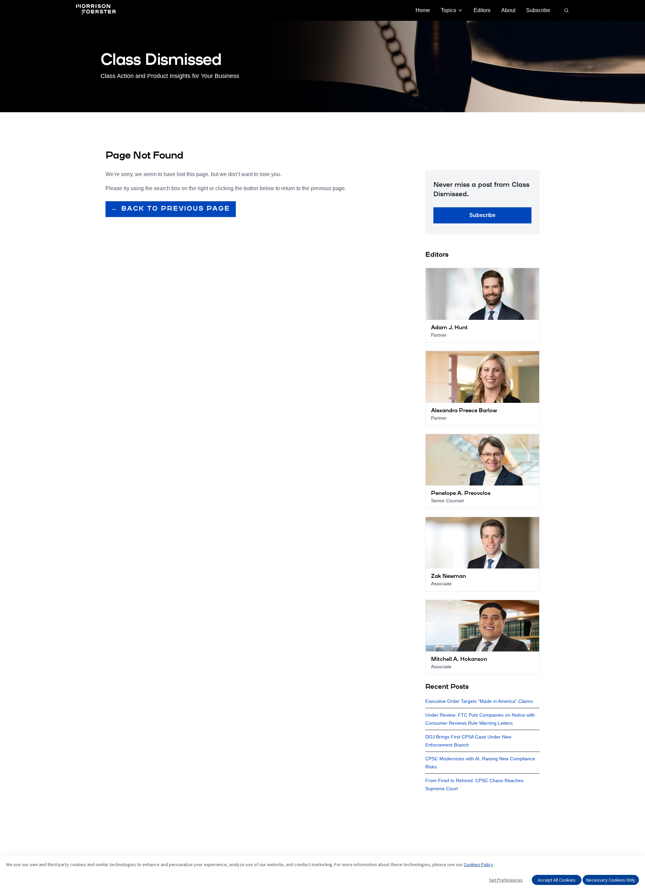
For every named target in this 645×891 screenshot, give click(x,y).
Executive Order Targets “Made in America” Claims (479, 701)
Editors (482, 10)
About (508, 10)
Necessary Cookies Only (610, 880)
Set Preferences (506, 880)
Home (423, 10)
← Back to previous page (170, 209)
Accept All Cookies (556, 880)
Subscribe (538, 10)
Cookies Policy (478, 864)
